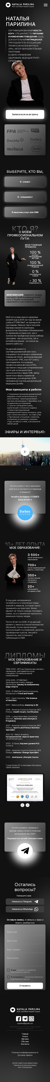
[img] (25, 1009)
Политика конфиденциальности (25, 1052)
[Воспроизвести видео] (25, 451)
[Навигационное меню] (45, 5)
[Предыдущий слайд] (1, 451)
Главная (25, 1034)
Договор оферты (25, 1055)
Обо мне (25, 1041)
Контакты (25, 1044)
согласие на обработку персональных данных (23, 971)
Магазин (25, 1039)
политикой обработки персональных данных (27, 978)
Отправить (25, 986)
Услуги (25, 1036)
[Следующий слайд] (48, 451)
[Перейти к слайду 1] (23, 469)
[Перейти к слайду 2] (26, 469)
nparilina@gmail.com (25, 1023)
